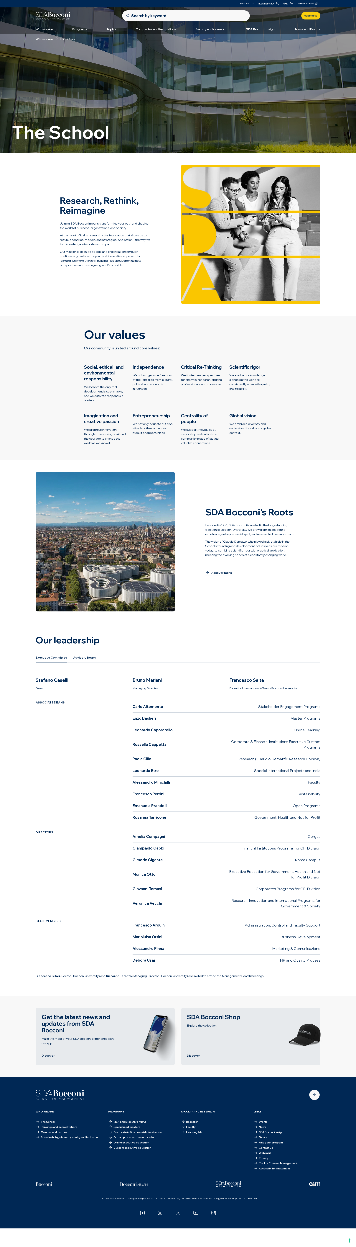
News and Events (307, 29)
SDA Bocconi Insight (261, 29)
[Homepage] (60, 1095)
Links (257, 1111)
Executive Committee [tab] (51, 657)
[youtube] (196, 1213)
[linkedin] (178, 1213)
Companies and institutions (156, 29)
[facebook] (142, 1213)
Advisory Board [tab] (84, 657)
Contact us (310, 16)
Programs (79, 29)
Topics (111, 29)
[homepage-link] (53, 15)
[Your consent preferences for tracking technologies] (349, 1240)
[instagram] (213, 1213)
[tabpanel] (178, 829)
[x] (160, 1213)
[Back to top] (314, 1095)
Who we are (44, 29)
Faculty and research (211, 29)
